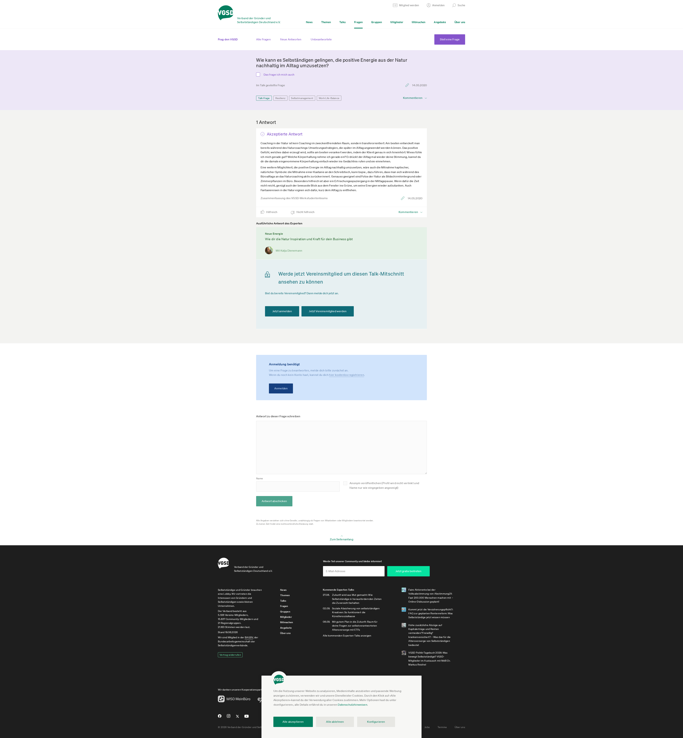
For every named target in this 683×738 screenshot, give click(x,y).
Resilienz (280, 98)
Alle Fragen (263, 39)
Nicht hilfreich (306, 212)
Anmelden (281, 388)
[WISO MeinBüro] (234, 700)
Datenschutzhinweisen (352, 704)
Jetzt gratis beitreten (408, 571)
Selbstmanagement (302, 98)
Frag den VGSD (228, 39)
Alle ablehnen (335, 721)
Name (259, 478)
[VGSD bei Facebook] (219, 717)
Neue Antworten (290, 39)
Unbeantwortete (321, 39)
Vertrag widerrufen (230, 654)
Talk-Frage (264, 98)
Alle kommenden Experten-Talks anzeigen (347, 635)
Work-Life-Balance (329, 98)
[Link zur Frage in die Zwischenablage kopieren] (408, 85)
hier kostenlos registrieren (346, 375)
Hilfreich (272, 212)
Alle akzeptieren (293, 721)
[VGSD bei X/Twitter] (238, 717)
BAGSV (249, 637)
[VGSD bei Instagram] (228, 717)
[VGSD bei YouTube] (246, 717)
